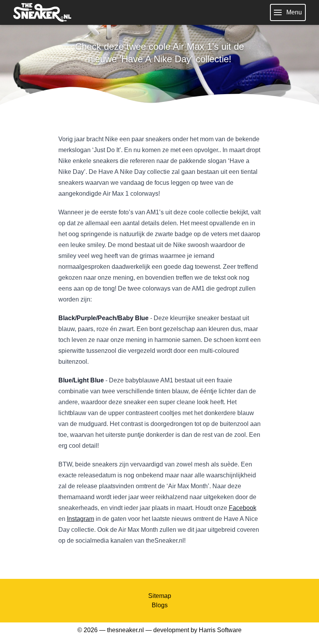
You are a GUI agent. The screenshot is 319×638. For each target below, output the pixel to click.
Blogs (160, 605)
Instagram (80, 518)
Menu (294, 12)
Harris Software (220, 630)
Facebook (242, 508)
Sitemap (159, 595)
